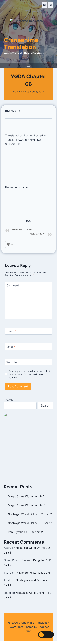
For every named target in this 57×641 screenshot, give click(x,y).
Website (11, 362)
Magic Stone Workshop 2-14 (26, 505)
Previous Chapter (21, 229)
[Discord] (50, 5)
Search (8, 400)
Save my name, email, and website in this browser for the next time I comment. (30, 374)
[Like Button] (8, 244)
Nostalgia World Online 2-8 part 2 (30, 523)
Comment (13, 285)
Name (11, 331)
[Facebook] (44, 5)
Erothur (20, 91)
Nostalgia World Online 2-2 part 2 (30, 514)
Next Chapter (38, 233)
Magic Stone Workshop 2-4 (26, 496)
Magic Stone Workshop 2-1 (33, 572)
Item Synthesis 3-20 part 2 (25, 532)
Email (11, 346)
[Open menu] (29, 65)
